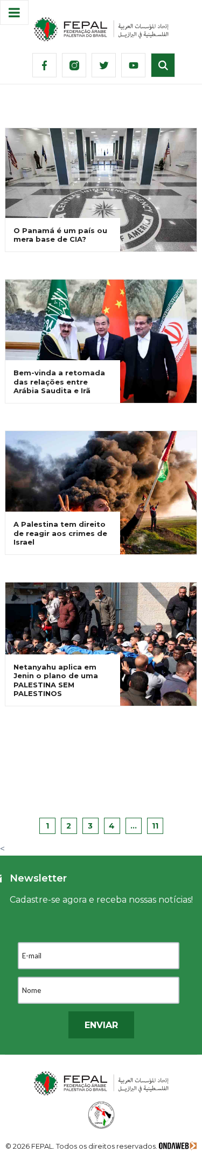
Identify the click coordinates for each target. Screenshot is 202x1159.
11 (155, 826)
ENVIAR (101, 1025)
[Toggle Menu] (14, 12)
